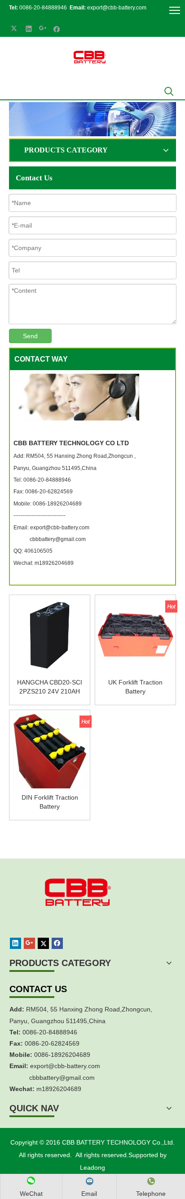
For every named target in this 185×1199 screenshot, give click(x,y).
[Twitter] (15, 28)
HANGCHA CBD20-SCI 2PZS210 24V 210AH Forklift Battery (49, 687)
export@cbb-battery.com (116, 7)
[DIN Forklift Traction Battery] (50, 761)
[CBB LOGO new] (90, 58)
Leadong (92, 1167)
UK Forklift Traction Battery (135, 687)
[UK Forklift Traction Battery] (135, 634)
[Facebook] (56, 28)
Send (30, 336)
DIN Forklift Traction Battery (50, 802)
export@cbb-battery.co (62, 1065)
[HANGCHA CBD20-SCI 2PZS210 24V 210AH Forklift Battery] (50, 634)
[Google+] (42, 28)
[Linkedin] (29, 28)
